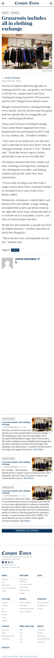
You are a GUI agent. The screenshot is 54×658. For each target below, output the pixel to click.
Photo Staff (47, 71)
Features (24, 576)
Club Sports (24, 605)
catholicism (8, 458)
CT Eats (4, 605)
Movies (4, 614)
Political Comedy (8, 636)
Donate (5, 648)
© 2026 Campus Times (10, 656)
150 (21, 633)
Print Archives (27, 626)
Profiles (22, 593)
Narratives (5, 630)
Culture (6, 599)
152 (21, 639)
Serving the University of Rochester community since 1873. (17, 558)
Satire (4, 633)
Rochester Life (25, 590)
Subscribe (40, 642)
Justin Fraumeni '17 (27, 259)
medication (8, 487)
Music (4, 617)
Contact (40, 633)
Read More (39, 450)
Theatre (4, 620)
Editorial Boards (43, 603)
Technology (24, 587)
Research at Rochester (24, 580)
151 (21, 636)
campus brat (9, 419)
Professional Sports (27, 608)
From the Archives (26, 584)
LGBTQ (15, 250)
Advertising (41, 636)
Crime (4, 591)
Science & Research (9, 588)
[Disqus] (27, 307)
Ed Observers (42, 605)
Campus (15, 13)
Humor (5, 626)
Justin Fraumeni (12, 78)
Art (3, 608)
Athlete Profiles (25, 603)
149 (21, 630)
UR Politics (6, 585)
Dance (4, 612)
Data (39, 576)
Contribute (41, 630)
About (40, 626)
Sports (23, 599)
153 (21, 642)
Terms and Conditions (28, 656)
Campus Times (27, 3)
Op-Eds (40, 608)
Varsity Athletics (25, 612)
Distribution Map (43, 639)
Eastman (5, 603)
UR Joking (5, 639)
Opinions (41, 599)
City (3, 582)
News (5, 13)
